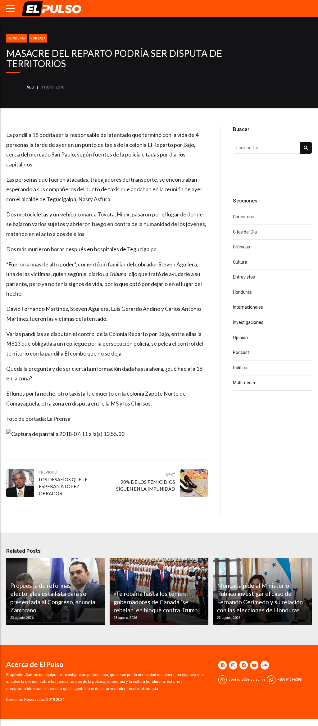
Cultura (240, 262)
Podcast (241, 352)
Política (240, 367)
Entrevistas (244, 277)
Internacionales (248, 307)
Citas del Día (245, 231)
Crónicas (241, 246)
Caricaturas (244, 216)
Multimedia (244, 382)
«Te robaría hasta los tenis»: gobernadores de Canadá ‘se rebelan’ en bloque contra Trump (156, 602)
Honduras (17, 38)
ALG (30, 87)
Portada (37, 38)
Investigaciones (248, 322)
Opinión (240, 337)
